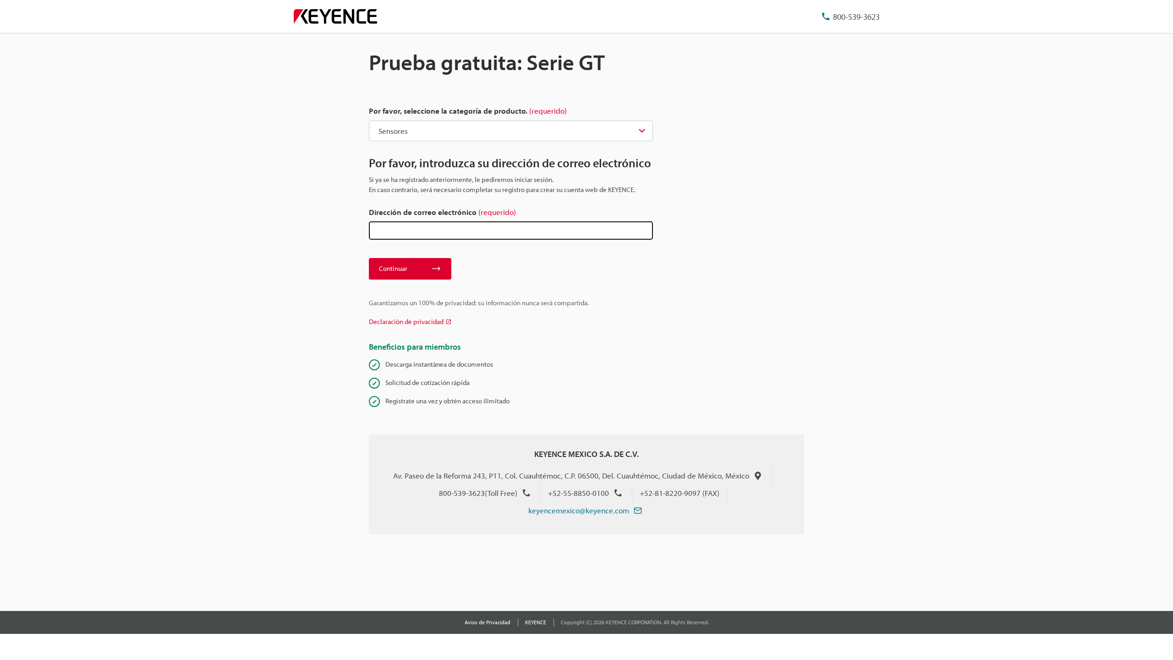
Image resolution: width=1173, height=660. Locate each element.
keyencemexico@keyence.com (578, 510)
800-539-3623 (856, 16)
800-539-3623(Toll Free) (478, 493)
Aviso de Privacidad (487, 622)
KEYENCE (535, 622)
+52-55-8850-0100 (578, 493)
